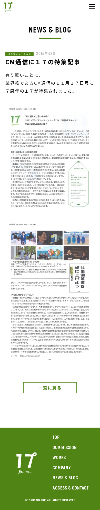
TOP (56, 438)
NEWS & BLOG (65, 478)
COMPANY (62, 468)
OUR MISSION (65, 448)
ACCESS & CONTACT (71, 488)
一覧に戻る (49, 388)
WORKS (59, 458)
